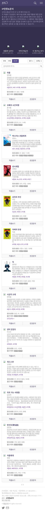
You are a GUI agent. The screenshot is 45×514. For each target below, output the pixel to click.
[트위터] (3, 507)
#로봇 (9, 375)
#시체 (28, 277)
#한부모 (22, 149)
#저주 (19, 212)
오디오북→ (10, 319)
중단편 (15, 61)
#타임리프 (17, 118)
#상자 (14, 212)
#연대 (13, 309)
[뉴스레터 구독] (7, 507)
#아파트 (9, 344)
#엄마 (18, 438)
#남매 (28, 118)
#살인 (24, 407)
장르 (30, 61)
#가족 (18, 87)
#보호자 (23, 87)
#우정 (18, 309)
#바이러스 (15, 468)
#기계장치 (15, 375)
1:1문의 (30, 19)
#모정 (17, 149)
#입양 (14, 277)
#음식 (9, 309)
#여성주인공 (11, 438)
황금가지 (6, 504)
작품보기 (12, 99)
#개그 (29, 179)
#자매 (14, 244)
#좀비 (14, 179)
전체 (4, 61)
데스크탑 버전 (6, 500)
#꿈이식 (9, 87)
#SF (14, 87)
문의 (3, 498)
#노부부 (19, 179)
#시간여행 (10, 118)
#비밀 (23, 277)
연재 (9, 61)
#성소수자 (20, 244)
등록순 (38, 61)
